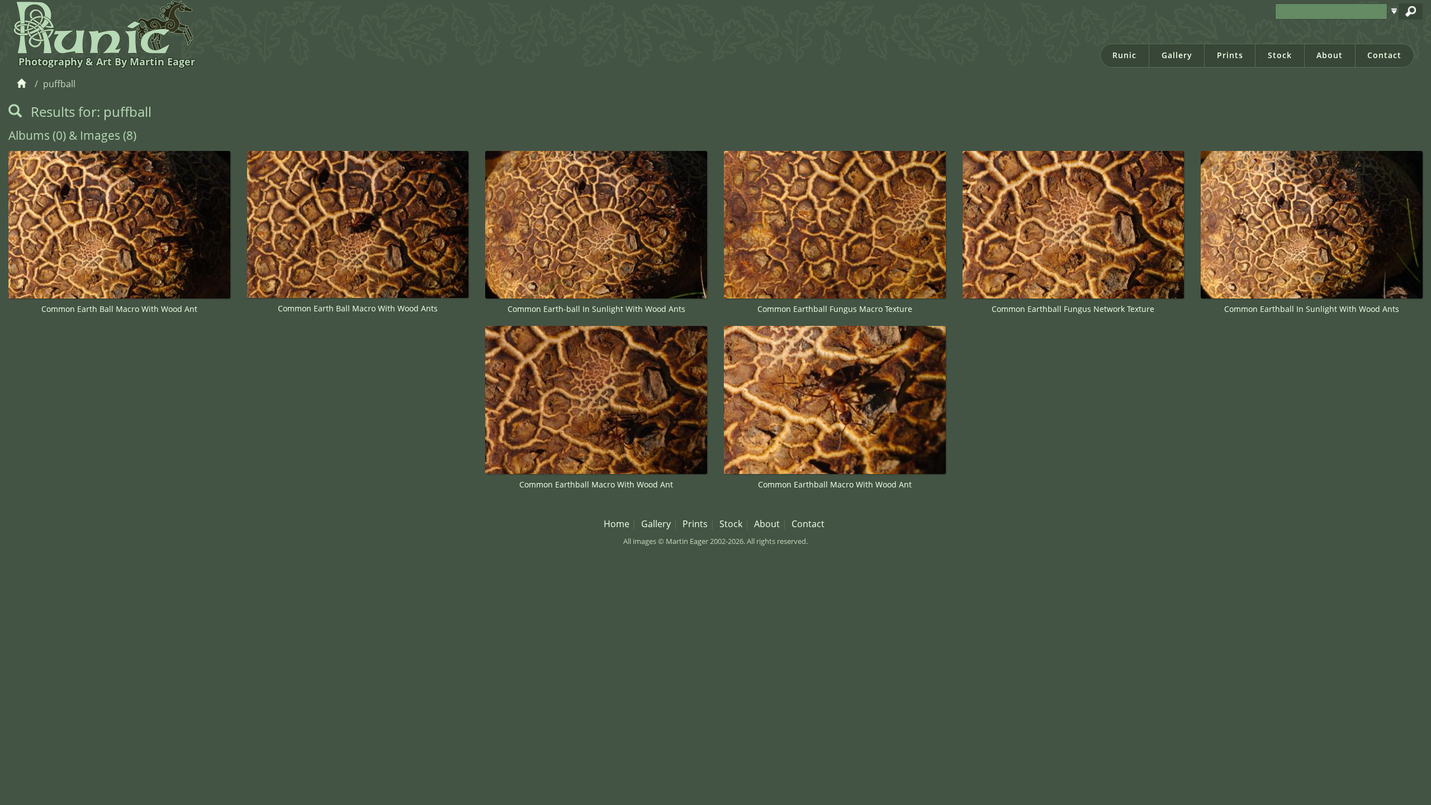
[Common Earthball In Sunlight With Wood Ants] (1312, 225)
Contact (1384, 55)
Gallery (1177, 55)
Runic (1124, 55)
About (1329, 55)
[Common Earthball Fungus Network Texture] (1073, 225)
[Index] (23, 84)
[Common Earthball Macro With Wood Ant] (596, 400)
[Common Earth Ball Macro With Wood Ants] (358, 225)
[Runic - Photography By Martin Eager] (100, 27)
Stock (1280, 55)
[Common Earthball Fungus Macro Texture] (835, 225)
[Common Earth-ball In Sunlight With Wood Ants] (596, 225)
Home (616, 524)
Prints (1230, 55)
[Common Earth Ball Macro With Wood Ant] (119, 225)
